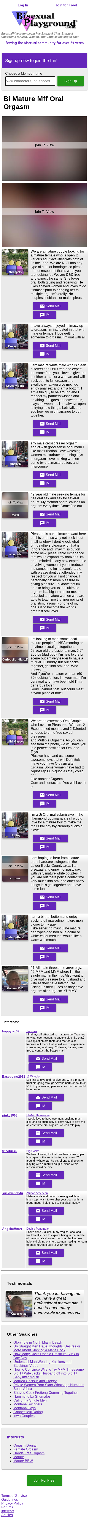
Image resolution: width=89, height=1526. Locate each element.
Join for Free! (66, 5)
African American (37, 1193)
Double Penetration (38, 1228)
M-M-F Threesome (37, 1115)
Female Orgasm (25, 1449)
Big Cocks (32, 1151)
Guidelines (9, 1499)
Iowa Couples (24, 1416)
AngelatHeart (12, 1228)
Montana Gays (24, 1408)
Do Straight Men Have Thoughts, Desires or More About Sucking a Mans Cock (46, 1348)
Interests (15, 1437)
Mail (50, 306)
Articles (7, 1515)
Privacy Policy (12, 1503)
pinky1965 (9, 1115)
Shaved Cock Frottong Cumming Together (45, 1392)
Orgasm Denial (25, 1445)
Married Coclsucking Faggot (35, 1381)
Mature (18, 1457)
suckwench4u (12, 1193)
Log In (23, 5)
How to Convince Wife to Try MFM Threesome (48, 1369)
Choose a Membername (23, 73)
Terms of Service (14, 1495)
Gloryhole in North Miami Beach (37, 1342)
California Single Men (30, 1400)
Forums (7, 1507)
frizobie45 (9, 1151)
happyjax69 (10, 1031)
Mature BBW (23, 1461)
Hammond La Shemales (32, 1396)
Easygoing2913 (13, 1076)
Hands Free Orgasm (28, 1453)
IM (44, 314)
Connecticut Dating (28, 1412)
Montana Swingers (27, 1404)
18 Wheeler (33, 1076)
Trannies (31, 1031)
